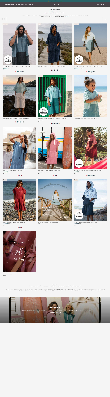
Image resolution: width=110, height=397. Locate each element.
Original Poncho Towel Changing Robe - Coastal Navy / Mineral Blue (52, 66)
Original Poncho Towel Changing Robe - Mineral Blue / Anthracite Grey (17, 66)
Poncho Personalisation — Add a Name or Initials (48, 222)
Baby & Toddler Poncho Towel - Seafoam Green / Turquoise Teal (86, 118)
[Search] (101, 4)
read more (67, 16)
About (33, 4)
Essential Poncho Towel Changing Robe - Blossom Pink (49, 170)
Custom (29, 4)
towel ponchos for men (60, 289)
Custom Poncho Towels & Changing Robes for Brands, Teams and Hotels (67, 285)
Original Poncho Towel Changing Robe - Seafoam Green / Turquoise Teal (88, 66)
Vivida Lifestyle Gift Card (8, 274)
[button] (19, 68)
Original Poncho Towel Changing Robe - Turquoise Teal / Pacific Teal (52, 118)
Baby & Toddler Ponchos (40, 285)
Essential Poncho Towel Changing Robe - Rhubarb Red (14, 222)
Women (22, 4)
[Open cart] (105, 4)
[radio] (15, 71)
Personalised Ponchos (49, 285)
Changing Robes (32, 285)
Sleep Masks (17, 4)
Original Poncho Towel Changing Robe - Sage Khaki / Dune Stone (16, 118)
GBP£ (97, 4)
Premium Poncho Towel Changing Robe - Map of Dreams (85, 222)
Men (26, 4)
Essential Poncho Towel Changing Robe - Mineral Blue (13, 170)
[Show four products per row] (4, 19)
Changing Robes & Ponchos (9, 4)
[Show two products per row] (2, 19)
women (68, 289)
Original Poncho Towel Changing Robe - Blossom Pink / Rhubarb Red (88, 170)
